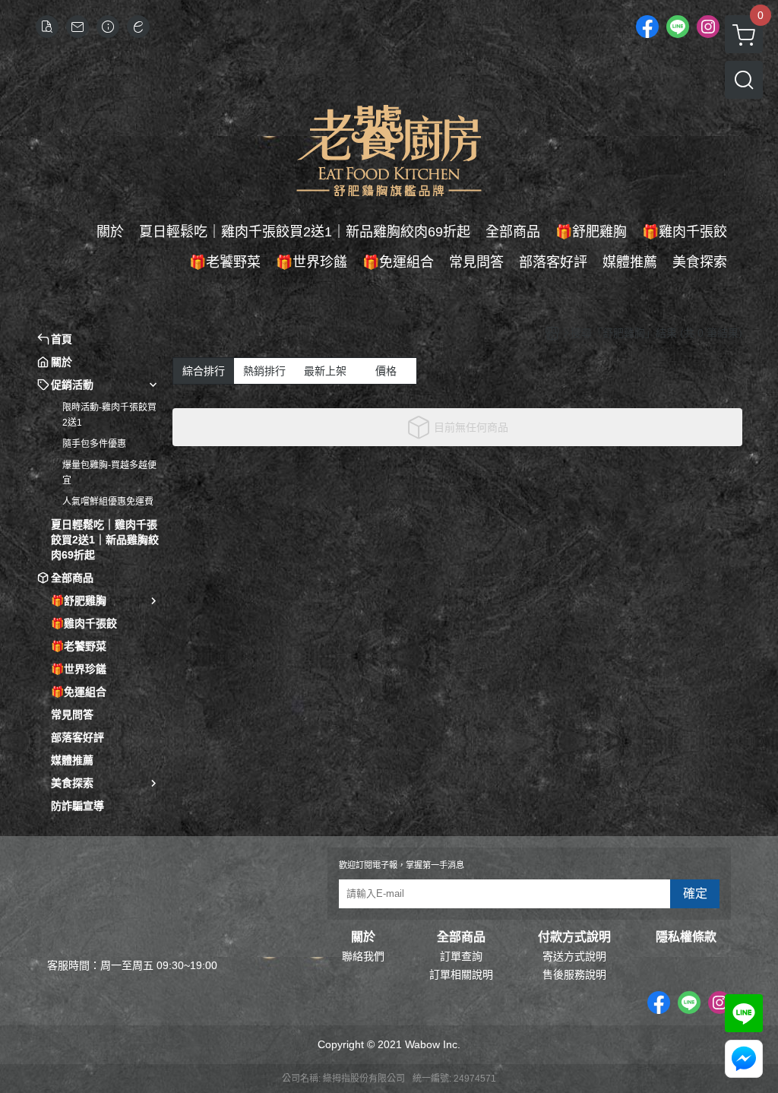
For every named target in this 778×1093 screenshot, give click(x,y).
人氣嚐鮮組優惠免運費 (107, 501)
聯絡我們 (363, 956)
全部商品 (461, 937)
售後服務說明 (574, 974)
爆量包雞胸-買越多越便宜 (109, 473)
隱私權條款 (686, 937)
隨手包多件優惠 (94, 444)
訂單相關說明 (461, 974)
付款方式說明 (574, 937)
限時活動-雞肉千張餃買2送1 (109, 415)
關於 (363, 937)
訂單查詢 (461, 956)
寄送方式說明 (574, 956)
